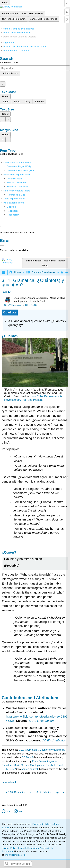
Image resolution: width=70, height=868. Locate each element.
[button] (12, 210)
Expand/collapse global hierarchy (5, 272)
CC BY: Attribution (41, 720)
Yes (8, 811)
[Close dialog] (2, 245)
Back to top (8, 782)
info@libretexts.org (14, 854)
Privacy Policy (9, 848)
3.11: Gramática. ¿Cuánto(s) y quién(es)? (42, 749)
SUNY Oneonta (12, 305)
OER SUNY (31, 305)
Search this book (9, 62)
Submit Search (10, 73)
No (20, 811)
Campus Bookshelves (43, 272)
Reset (5, 96)
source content (29, 769)
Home (17, 272)
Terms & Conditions (28, 848)
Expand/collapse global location (66, 271)
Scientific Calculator (17, 186)
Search (7, 864)
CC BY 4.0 (27, 757)
